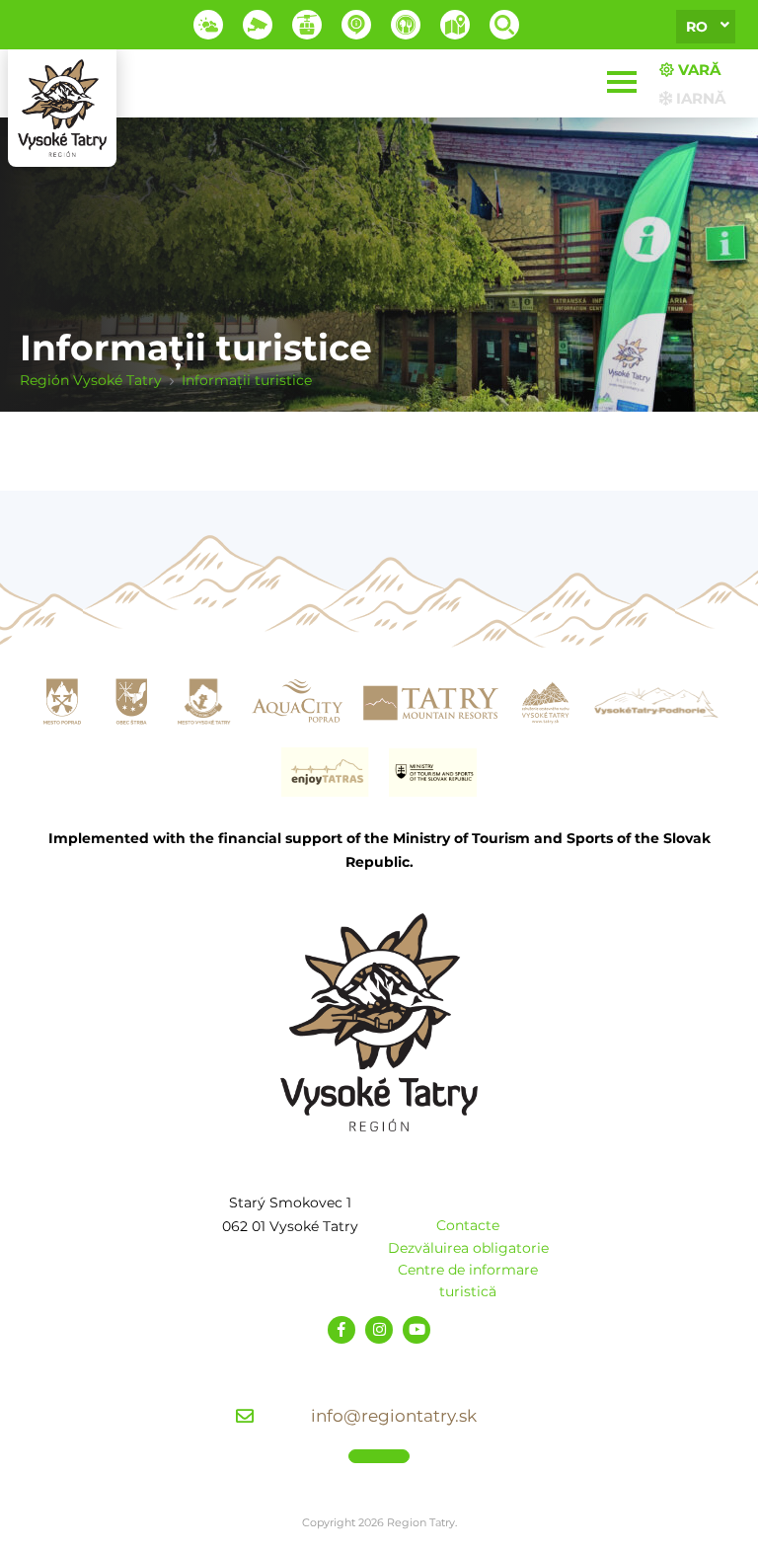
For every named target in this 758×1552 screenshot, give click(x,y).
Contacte (467, 1225)
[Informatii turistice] (405, 24)
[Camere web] (257, 24)
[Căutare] (504, 24)
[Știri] (356, 24)
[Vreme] (208, 24)
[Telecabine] (307, 24)
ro (697, 27)
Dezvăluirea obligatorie (468, 1248)
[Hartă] (455, 24)
